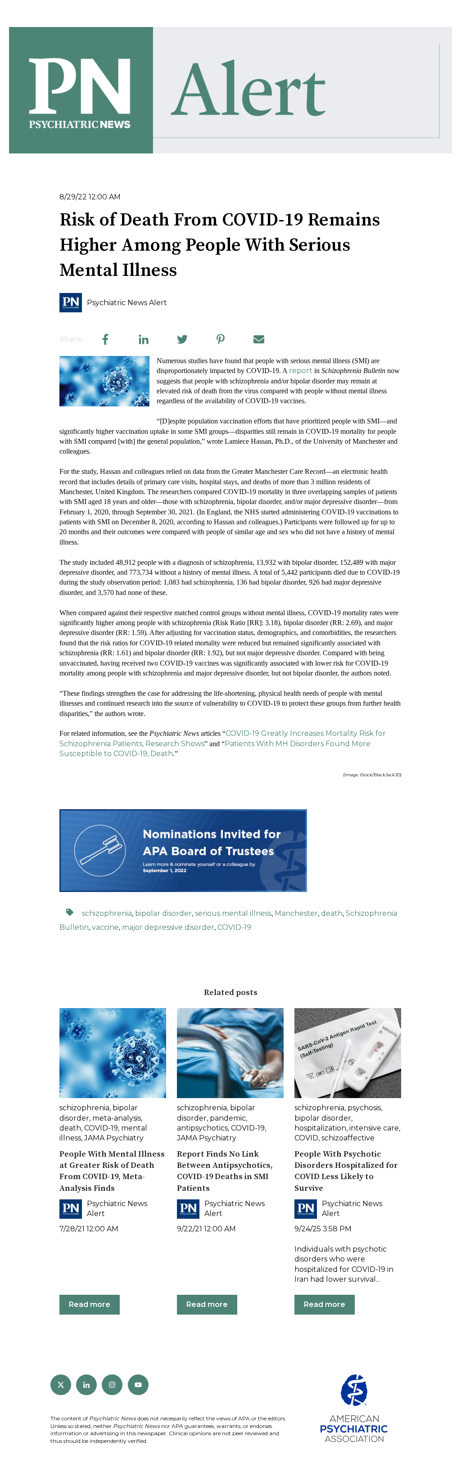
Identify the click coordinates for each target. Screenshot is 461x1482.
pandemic (228, 1118)
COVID (306, 1138)
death (332, 913)
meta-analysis (116, 1118)
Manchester (296, 913)
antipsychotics (202, 1128)
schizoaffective (348, 1138)
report (300, 370)
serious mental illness (233, 913)
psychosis (364, 1108)
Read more (89, 1304)
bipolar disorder (163, 913)
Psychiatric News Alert (127, 302)
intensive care (374, 1128)
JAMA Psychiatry (114, 1138)
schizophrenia (107, 913)
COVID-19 (234, 927)
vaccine (105, 927)
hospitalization (320, 1128)
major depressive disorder (168, 927)
